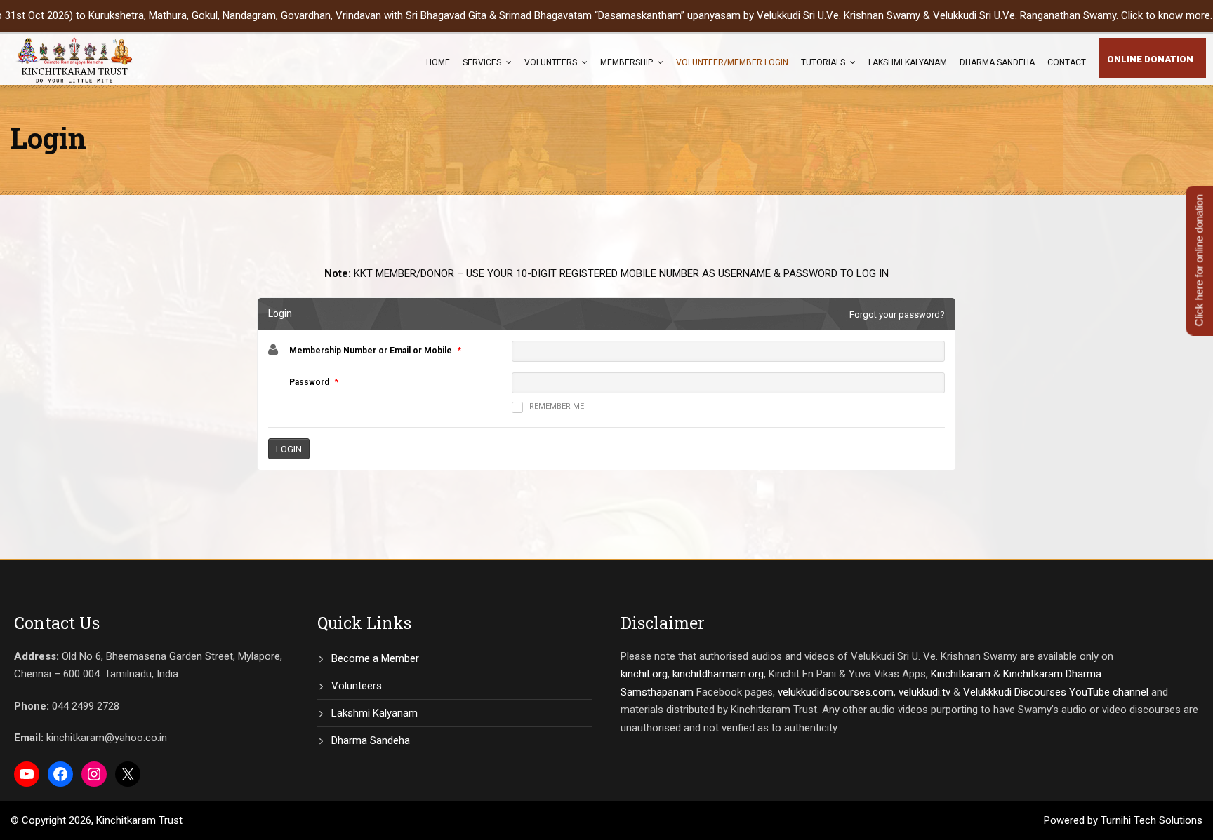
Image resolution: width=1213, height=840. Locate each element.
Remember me (556, 406)
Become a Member (375, 658)
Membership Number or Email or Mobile (370, 350)
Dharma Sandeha (997, 62)
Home (438, 62)
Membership (626, 62)
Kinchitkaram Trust (139, 820)
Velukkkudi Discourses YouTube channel (1055, 692)
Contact (1066, 62)
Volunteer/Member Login (732, 62)
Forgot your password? (897, 314)
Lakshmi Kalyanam (907, 62)
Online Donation (1150, 59)
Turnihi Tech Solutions (1151, 820)
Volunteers (550, 62)
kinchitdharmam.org (718, 674)
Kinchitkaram (960, 674)
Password (309, 382)
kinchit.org (644, 674)
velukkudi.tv (924, 692)
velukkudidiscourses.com (836, 692)
